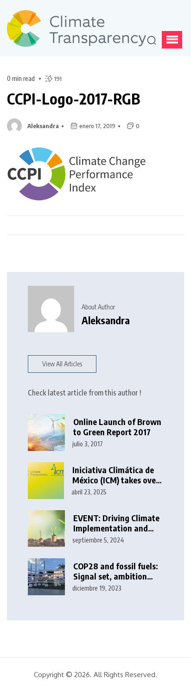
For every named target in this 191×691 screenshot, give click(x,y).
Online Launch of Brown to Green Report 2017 (117, 427)
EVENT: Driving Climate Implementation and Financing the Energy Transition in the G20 (116, 523)
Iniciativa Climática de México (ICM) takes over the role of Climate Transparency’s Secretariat (115, 475)
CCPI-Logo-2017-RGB (73, 98)
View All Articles (62, 364)
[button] (172, 40)
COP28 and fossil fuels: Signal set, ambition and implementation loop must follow (115, 571)
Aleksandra (43, 126)
